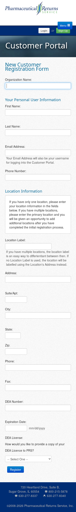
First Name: (13, 106)
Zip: (7, 345)
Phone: (10, 361)
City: (8, 309)
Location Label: (15, 240)
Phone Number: (15, 171)
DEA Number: (14, 401)
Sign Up (63, 30)
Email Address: (15, 146)
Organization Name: (18, 79)
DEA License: (14, 437)
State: (9, 329)
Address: (11, 273)
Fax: (8, 381)
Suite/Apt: (11, 293)
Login (44, 30)
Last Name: (12, 126)
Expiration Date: (15, 422)
